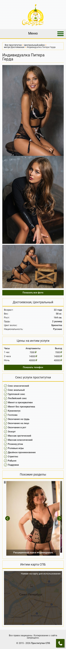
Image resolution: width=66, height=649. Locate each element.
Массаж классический (20, 440)
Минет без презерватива (21, 406)
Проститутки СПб (40, 643)
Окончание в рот (17, 427)
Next (60, 518)
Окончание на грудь (18, 419)
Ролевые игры (16, 448)
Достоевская (22, 302)
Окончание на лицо (18, 423)
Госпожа (12, 415)
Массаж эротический (19, 435)
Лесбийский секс (17, 398)
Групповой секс (16, 394)
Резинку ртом (15, 444)
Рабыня (12, 460)
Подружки (13, 464)
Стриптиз (13, 456)
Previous (8, 518)
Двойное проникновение (22, 452)
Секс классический (18, 385)
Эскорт (12, 431)
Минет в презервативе (20, 402)
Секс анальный (16, 390)
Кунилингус (14, 410)
